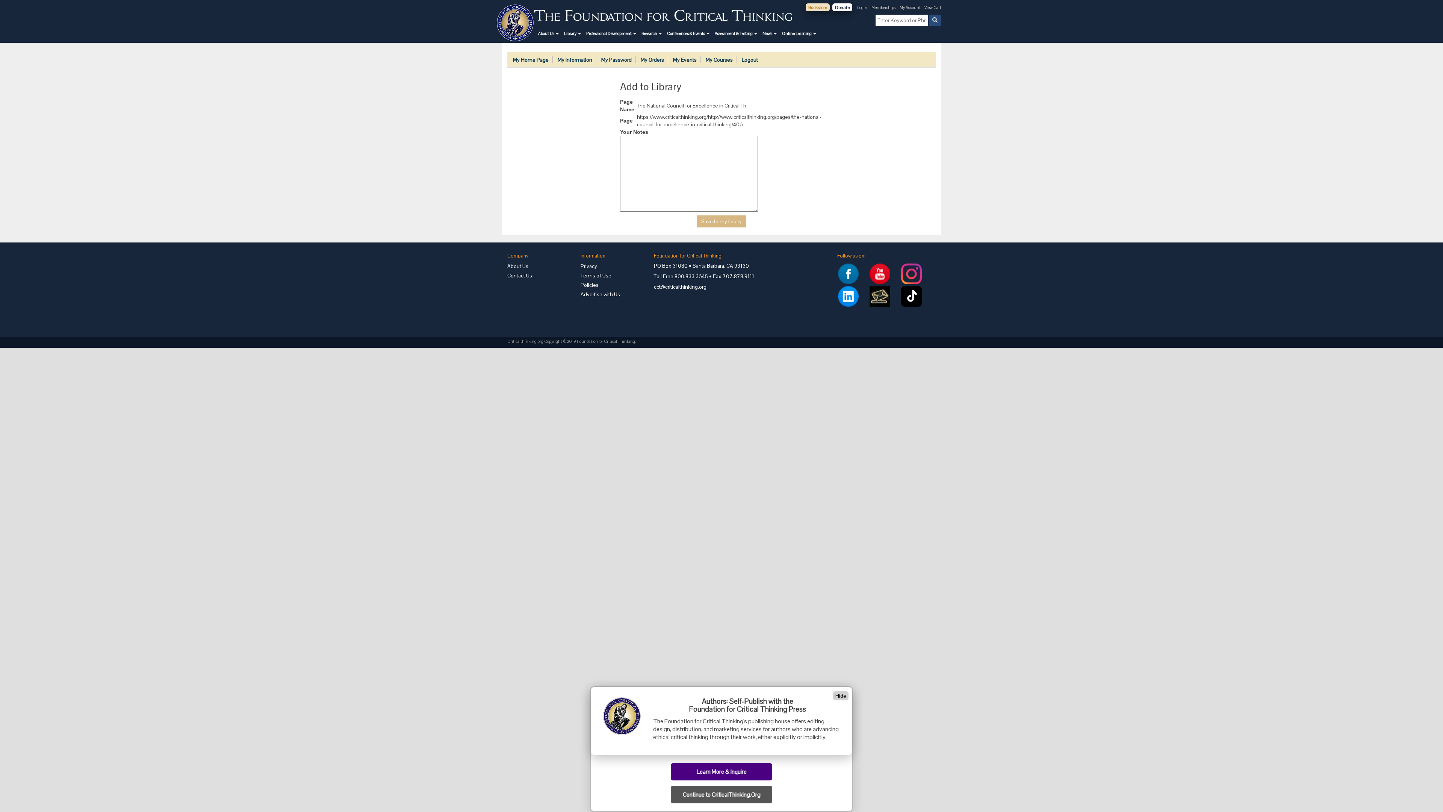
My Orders (652, 59)
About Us (517, 266)
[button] (548, 33)
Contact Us (519, 275)
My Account (910, 7)
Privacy (589, 266)
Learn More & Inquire (722, 772)
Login (862, 7)
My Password (616, 59)
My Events (685, 59)
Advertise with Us (600, 294)
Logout (750, 59)
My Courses (719, 59)
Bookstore (817, 8)
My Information (575, 59)
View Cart (932, 7)
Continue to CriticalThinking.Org (722, 794)
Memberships (883, 7)
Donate (842, 8)
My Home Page (531, 59)
